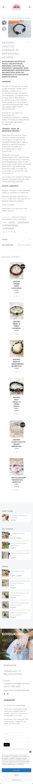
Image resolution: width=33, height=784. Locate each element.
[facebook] (4, 694)
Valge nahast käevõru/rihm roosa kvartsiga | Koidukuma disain (20, 583)
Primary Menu (29, 7)
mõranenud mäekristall (10, 225)
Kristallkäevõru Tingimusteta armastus (18, 480)
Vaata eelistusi (16, 780)
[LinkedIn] (14, 232)
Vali (14, 296)
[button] (30, 752)
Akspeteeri (16, 770)
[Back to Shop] (28, 42)
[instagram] (7, 694)
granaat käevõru (23, 222)
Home (4, 16)
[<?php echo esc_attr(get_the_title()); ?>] (16, 296)
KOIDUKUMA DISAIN (14, 16)
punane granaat (8, 228)
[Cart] (3, 7)
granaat (12, 222)
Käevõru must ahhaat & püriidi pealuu (16, 402)
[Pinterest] (11, 232)
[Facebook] (6, 232)
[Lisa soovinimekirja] (18, 296)
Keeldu (16, 775)
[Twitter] (9, 232)
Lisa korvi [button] (14, 334)
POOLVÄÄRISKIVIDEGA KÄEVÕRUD (14, 219)
